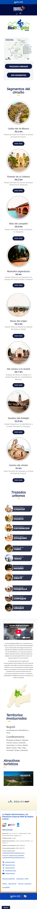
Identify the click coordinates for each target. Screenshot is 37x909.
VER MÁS (18, 144)
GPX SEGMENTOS (18, 75)
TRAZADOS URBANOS (18, 66)
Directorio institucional (8, 878)
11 (24, 784)
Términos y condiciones (24, 883)
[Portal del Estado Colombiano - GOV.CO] (18, 2)
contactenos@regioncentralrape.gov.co (13, 853)
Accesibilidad (6, 887)
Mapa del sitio (12, 883)
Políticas (4, 883)
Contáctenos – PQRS (22, 878)
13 (27, 784)
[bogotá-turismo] (18, 785)
